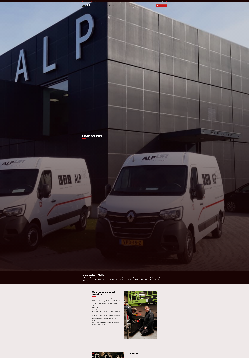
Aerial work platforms (125, 6)
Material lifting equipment (111, 6)
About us (146, 6)
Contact (152, 6)
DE (164, 1)
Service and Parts (137, 6)
